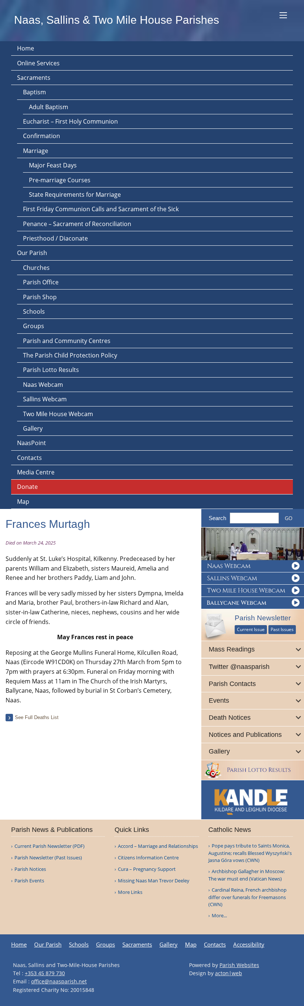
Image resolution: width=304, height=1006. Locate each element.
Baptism (34, 92)
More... (219, 915)
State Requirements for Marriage (75, 194)
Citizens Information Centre (148, 857)
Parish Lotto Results (51, 370)
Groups (33, 326)
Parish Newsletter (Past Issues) (48, 857)
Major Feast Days (53, 165)
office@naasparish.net (59, 981)
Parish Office (41, 282)
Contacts (29, 458)
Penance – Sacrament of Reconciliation (77, 224)
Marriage (35, 151)
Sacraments (33, 78)
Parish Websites (239, 965)
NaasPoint (31, 443)
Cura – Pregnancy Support (147, 869)
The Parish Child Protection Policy (70, 355)
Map (23, 501)
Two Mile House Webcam (58, 414)
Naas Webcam (43, 384)
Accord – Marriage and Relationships (158, 846)
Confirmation (41, 136)
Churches (36, 268)
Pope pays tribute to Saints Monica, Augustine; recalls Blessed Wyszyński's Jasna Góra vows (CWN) (250, 853)
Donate (27, 487)
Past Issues (282, 629)
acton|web (228, 973)
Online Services (38, 63)
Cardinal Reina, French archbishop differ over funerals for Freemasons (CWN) (247, 897)
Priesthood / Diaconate (55, 238)
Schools (34, 311)
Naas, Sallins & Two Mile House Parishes (116, 20)
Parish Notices (30, 869)
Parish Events (29, 880)
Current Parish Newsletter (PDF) (49, 846)
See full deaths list (37, 717)
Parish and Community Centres (66, 341)
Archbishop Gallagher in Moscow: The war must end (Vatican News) (246, 875)
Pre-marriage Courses (59, 180)
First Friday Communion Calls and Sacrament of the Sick (101, 209)
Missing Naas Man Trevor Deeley (153, 880)
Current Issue (251, 629)
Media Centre (35, 472)
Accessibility (248, 944)
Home (25, 48)
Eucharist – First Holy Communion (70, 121)
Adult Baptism (48, 107)
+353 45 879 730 (45, 973)
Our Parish (32, 253)
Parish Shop (40, 297)
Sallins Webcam (45, 399)
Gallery (33, 428)
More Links (130, 892)
